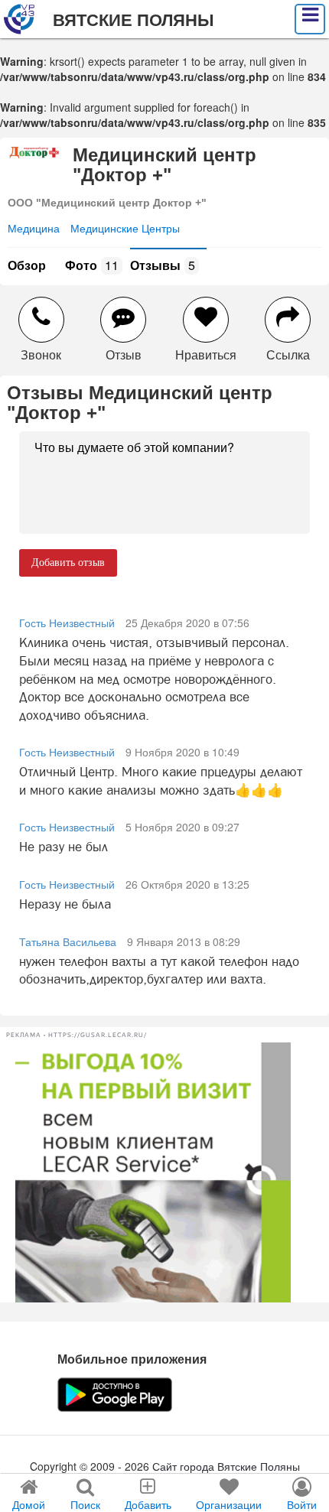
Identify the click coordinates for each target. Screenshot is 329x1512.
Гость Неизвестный (67, 622)
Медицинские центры (125, 228)
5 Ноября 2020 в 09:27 (182, 826)
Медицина (34, 228)
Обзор (27, 265)
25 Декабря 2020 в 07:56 (187, 622)
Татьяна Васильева (67, 941)
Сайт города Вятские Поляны (226, 1466)
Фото (92, 265)
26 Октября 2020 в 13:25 (187, 884)
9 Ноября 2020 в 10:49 (182, 751)
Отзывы (162, 265)
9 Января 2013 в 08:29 (183, 941)
